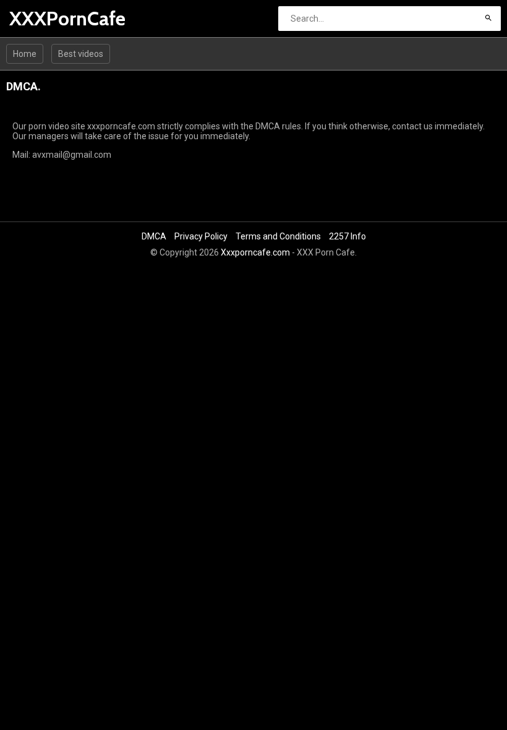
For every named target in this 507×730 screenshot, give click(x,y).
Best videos (80, 54)
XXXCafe (41, 18)
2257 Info (347, 236)
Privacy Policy (201, 236)
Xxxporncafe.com (255, 252)
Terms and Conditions (278, 236)
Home (24, 54)
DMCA (154, 236)
